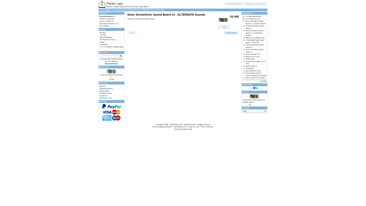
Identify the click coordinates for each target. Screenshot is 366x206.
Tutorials (103, 35)
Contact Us (103, 96)
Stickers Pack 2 (251, 66)
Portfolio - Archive (106, 19)
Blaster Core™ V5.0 (253, 57)
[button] (233, 3)
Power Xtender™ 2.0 (253, 54)
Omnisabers (250, 68)
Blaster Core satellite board (255, 38)
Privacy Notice (105, 91)
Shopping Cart (247, 13)
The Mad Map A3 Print (253, 16)
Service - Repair (105, 21)
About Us (103, 86)
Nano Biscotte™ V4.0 (253, 71)
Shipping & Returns (106, 88)
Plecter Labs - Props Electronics (185, 124)
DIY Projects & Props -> (108, 39)
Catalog (107, 10)
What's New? (104, 67)
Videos (102, 42)
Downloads (104, 44)
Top (101, 10)
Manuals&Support (106, 37)
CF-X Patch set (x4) (253, 19)
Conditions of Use (106, 93)
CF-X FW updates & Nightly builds (112, 47)
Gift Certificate (104, 26)
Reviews (161, 10)
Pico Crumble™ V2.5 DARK (255, 78)
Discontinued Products (107, 23)
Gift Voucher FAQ (106, 98)
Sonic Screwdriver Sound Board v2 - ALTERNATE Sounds (135, 10)
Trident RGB (250, 59)
